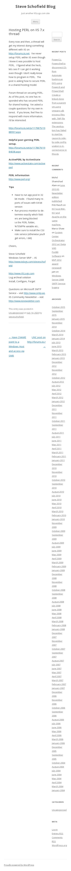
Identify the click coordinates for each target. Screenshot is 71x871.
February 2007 (59, 684)
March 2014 (57, 334)
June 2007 (56, 668)
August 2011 (58, 432)
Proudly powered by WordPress (19, 865)
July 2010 (56, 495)
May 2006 (56, 731)
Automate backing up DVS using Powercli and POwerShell (58, 83)
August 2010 (58, 491)
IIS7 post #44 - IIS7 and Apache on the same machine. (59, 216)
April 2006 (56, 735)
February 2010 (59, 515)
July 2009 (56, 546)
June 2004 (56, 774)
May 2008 (56, 613)
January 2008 (58, 629)
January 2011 (58, 460)
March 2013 (57, 350)
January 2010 (58, 519)
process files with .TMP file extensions (58, 118)
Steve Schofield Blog (35, 6)
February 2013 (59, 354)
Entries (57, 833)
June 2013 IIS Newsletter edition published (58, 193)
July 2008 (56, 605)
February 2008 (59, 625)
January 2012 (58, 401)
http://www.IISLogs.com (21, 273)
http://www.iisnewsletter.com (24, 301)
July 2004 (56, 770)
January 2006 (58, 743)
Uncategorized (16, 312)
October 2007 (58, 648)
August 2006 (58, 719)
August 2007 (58, 660)
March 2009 (57, 562)
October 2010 (58, 479)
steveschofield (16, 316)
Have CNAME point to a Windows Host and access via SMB (17, 346)
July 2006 (56, 723)
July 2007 (56, 664)
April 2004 (56, 782)
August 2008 (58, 601)
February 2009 (59, 566)
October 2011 (58, 421)
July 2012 (56, 385)
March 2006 (57, 739)
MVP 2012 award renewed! (56, 263)
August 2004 (58, 766)
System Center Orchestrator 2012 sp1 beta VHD (59, 240)
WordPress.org (59, 845)
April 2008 (56, 617)
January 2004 (58, 790)
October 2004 (58, 762)
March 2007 (57, 680)
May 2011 (56, 444)
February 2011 (59, 456)
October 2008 (58, 589)
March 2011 (57, 452)
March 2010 (57, 511)
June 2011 (56, 440)
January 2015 (58, 318)
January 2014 (58, 338)
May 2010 (56, 503)
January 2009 (58, 570)
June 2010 (56, 499)
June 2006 (56, 727)
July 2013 (56, 342)
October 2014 (58, 330)
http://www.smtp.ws (34, 293)
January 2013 (58, 358)
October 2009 (58, 531)
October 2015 (58, 307)
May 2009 (56, 554)
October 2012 (58, 377)
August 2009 (58, 542)
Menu (35, 21)
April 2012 (56, 393)
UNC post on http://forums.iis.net (37, 342)
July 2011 (56, 436)
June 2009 (56, 550)
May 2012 (56, 389)
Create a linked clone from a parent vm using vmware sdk (59, 102)
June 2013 (56, 346)
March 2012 (57, 397)
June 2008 (56, 609)
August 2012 (58, 381)
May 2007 (56, 672)
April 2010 (56, 507)
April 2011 (56, 448)
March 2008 (57, 621)
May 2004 (56, 778)
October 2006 (58, 707)
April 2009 (56, 558)
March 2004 (57, 786)
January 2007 (58, 688)
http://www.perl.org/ (19, 179)
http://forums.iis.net (19, 53)
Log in (55, 829)
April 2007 (56, 676)
